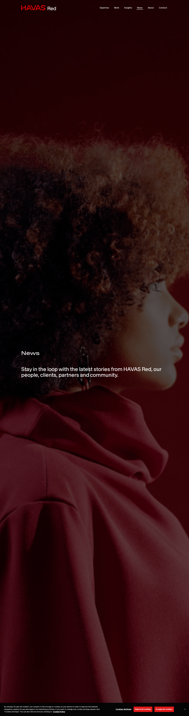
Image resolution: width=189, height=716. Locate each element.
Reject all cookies (143, 709)
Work (116, 7)
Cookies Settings (123, 709)
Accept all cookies (164, 709)
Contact (163, 7)
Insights (128, 7)
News (140, 7)
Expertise (104, 7)
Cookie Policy (59, 712)
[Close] (185, 709)
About (151, 7)
